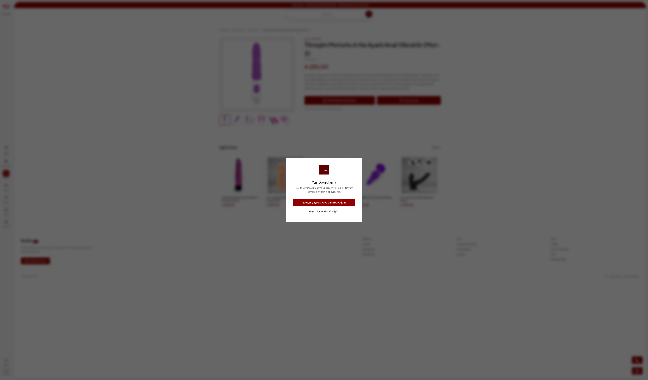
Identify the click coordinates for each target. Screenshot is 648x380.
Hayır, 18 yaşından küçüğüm (324, 211)
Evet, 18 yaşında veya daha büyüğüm (324, 202)
